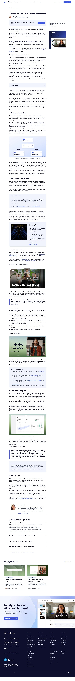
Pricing (34, 1)
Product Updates (53, 649)
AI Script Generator (30, 662)
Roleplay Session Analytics (28, 436)
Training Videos (41, 646)
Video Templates (53, 640)
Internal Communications (42, 647)
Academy (51, 642)
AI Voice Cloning (30, 651)
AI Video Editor (29, 647)
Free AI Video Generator (31, 644)
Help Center (52, 646)
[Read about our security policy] (5, 659)
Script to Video (29, 657)
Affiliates (62, 651)
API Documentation (53, 647)
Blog (10, 8)
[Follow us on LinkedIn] (68, 672)
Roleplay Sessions (25, 259)
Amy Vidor (15, 16)
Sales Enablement (41, 636)
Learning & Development (42, 634)
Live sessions (52, 644)
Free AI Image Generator (31, 646)
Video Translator (30, 664)
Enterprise (39, 1)
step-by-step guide (36, 206)
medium (25, 197)
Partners (62, 653)
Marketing (40, 642)
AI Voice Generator (30, 649)
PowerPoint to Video (30, 640)
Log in (55, 1)
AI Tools (51, 659)
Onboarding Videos (41, 649)
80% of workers (15, 384)
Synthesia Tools (30, 659)
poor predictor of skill (35, 375)
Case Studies (52, 638)
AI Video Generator (12, 639)
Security (62, 646)
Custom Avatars (30, 642)
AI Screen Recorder (30, 653)
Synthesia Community (54, 662)
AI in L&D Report (53, 657)
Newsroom (63, 644)
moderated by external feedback (33, 380)
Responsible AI (64, 636)
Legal (62, 647)
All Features (29, 634)
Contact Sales (63, 649)
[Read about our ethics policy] (11, 660)
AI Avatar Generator (30, 636)
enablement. (12, 46)
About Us (63, 634)
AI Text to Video (30, 655)
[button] (16, 2)
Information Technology (42, 638)
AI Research (63, 640)
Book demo (60, 1)
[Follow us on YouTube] (70, 672)
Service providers (53, 661)
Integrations (52, 653)
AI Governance (64, 638)
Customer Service (41, 640)
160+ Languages (30, 638)
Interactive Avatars (30, 260)
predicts (15, 28)
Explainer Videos (41, 644)
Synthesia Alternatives (54, 651)
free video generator (21, 206)
